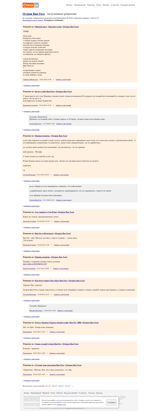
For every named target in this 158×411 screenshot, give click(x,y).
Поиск (98, 5)
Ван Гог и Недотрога (44, 233)
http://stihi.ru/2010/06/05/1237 (35, 264)
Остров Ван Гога (34, 13)
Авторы (69, 5)
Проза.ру (99, 393)
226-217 (61, 386)
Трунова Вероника (29, 294)
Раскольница (27, 332)
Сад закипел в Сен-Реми (45, 212)
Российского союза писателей (74, 408)
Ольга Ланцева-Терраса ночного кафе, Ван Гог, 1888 (58, 323)
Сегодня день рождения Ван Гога (49, 365)
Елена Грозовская (29, 268)
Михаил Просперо (36, 310)
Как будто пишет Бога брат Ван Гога (51, 281)
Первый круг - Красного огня (48, 27)
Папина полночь (42, 136)
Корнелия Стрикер (29, 221)
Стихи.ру (91, 393)
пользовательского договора (109, 396)
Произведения (80, 5)
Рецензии (91, 5)
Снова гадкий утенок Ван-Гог (48, 344)
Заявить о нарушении (63, 79)
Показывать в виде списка (33, 20)
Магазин (106, 5)
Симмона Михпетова (30, 79)
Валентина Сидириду (30, 105)
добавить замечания (31, 85)
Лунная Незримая (29, 175)
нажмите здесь (61, 404)
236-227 (54, 386)
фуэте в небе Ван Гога (44, 91)
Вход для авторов (128, 5)
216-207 (68, 386)
